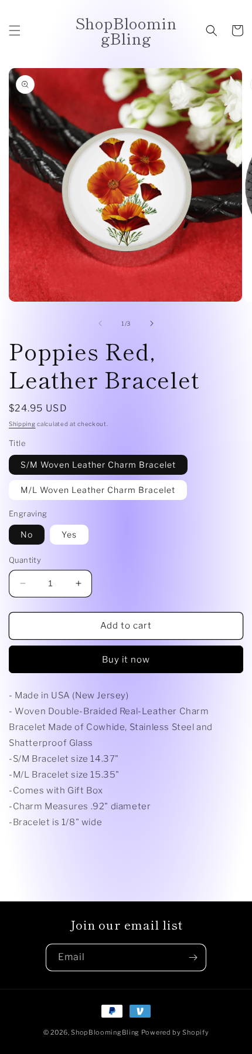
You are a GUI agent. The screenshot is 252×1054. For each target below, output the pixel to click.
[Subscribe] (193, 957)
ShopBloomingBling (105, 1032)
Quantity (25, 560)
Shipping (22, 423)
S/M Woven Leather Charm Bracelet (98, 464)
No (27, 534)
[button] (15, 30)
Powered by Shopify (175, 1032)
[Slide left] (100, 323)
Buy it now (126, 659)
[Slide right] (152, 323)
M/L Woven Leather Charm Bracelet (98, 490)
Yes (69, 534)
